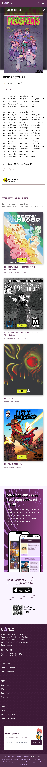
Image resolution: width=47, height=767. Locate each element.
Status (4, 697)
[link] (23, 238)
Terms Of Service (10, 718)
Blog (3, 689)
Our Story (6, 685)
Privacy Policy (8, 714)
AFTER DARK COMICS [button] (11, 401)
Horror (7, 170)
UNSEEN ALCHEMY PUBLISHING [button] (15, 273)
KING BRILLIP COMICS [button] (12, 467)
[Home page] (7, 3)
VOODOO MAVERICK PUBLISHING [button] (15, 338)
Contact (5, 693)
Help (3, 710)
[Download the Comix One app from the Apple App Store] (22, 590)
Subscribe (36, 742)
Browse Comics (8, 668)
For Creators (7, 672)
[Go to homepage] (7, 3)
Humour (15, 170)
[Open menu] (43, 3)
